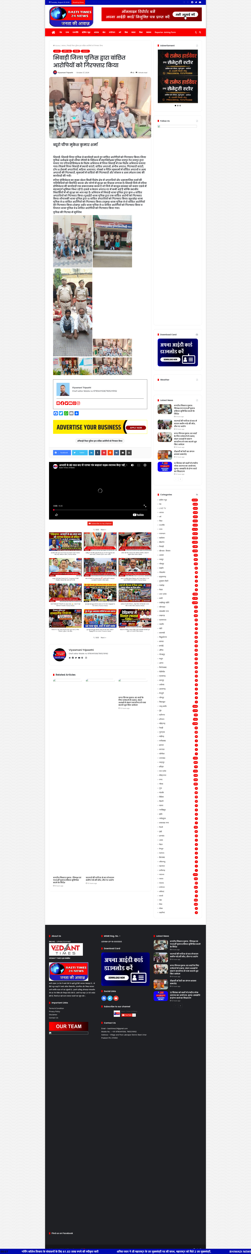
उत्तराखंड (162, 736)
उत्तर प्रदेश (163, 572)
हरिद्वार (161, 745)
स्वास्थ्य (148, 32)
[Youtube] (71, 404)
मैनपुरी (161, 671)
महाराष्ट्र (162, 844)
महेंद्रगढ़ (162, 701)
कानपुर (161, 658)
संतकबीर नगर (164, 589)
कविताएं (161, 870)
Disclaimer (53, 993)
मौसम (161, 887)
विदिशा (161, 775)
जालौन (161, 602)
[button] (103, 529)
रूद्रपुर (161, 740)
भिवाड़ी (76, 51)
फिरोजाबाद (163, 645)
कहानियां (162, 891)
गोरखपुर (162, 632)
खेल (103, 32)
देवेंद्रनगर (162, 753)
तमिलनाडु (162, 840)
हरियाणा (161, 697)
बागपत (161, 619)
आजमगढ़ (162, 667)
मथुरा (161, 637)
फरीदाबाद (162, 719)
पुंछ (160, 689)
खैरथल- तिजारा (164, 529)
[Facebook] (62, 404)
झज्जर (161, 723)
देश (61, 32)
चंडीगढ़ (161, 714)
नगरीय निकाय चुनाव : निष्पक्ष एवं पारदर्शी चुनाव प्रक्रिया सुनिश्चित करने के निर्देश (67, 880)
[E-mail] (58, 404)
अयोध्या (161, 663)
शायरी (161, 874)
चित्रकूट (162, 680)
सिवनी (161, 779)
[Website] (70, 657)
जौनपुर (161, 676)
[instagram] (78, 404)
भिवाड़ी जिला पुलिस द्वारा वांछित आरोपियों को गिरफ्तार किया (100, 441)
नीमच (161, 762)
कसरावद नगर (164, 801)
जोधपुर (161, 542)
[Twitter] (67, 404)
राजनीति (75, 32)
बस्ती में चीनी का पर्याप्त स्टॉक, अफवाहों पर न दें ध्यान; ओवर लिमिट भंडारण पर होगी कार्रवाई (114, 2)
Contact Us (53, 996)
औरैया (161, 628)
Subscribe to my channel (101, 523)
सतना (161, 783)
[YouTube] (79, 657)
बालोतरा (162, 516)
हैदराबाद (162, 835)
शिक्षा (140, 32)
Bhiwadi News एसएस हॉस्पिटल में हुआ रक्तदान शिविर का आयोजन (161, 1251)
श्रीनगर (162, 693)
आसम (161, 818)
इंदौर (160, 792)
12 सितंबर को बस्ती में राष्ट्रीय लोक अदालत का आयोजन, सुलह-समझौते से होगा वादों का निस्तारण (186, 445)
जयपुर (161, 537)
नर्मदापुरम (162, 796)
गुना (160, 766)
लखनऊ (162, 594)
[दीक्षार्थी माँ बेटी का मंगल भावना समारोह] (165, 433)
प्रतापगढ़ (162, 654)
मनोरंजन (112, 32)
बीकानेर (161, 520)
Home (57, 45)
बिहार (161, 822)
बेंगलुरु (161, 827)
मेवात (161, 568)
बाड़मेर (161, 546)
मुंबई (160, 810)
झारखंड (161, 814)
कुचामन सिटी (163, 559)
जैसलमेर (162, 550)
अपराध (96, 32)
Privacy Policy (54, 990)
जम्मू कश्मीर (163, 684)
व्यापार (133, 32)
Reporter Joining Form (165, 32)
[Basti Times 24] (71, 16)
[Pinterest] (75, 404)
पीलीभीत (162, 650)
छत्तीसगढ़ (162, 848)
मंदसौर (161, 771)
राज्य (67, 32)
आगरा (161, 641)
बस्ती (160, 576)
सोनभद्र (162, 585)
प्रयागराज (162, 598)
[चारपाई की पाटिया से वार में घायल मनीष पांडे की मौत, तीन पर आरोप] (100, 777)
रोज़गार (161, 861)
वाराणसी (162, 611)
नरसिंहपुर (162, 788)
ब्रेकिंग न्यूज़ (86, 32)
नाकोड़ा (161, 563)
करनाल (161, 727)
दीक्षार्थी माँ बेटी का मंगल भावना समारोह (184, 431)
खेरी (160, 606)
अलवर (161, 533)
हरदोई (161, 624)
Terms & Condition (56, 987)
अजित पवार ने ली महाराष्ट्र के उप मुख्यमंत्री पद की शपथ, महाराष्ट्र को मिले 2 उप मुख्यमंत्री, (58, 1251)
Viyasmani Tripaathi (65, 73)
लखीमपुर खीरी (164, 581)
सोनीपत (161, 732)
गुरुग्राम (162, 710)
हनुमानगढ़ (162, 555)
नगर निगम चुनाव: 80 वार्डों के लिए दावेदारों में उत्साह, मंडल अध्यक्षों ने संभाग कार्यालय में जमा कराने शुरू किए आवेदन (132, 701)
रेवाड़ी (161, 706)
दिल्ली (161, 805)
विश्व (126, 32)
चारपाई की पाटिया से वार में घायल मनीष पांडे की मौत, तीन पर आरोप (100, 878)
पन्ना (160, 758)
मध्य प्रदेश (162, 749)
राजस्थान (85, 51)
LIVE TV (162, 487)
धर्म (120, 32)
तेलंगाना (161, 831)
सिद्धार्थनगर (163, 615)
